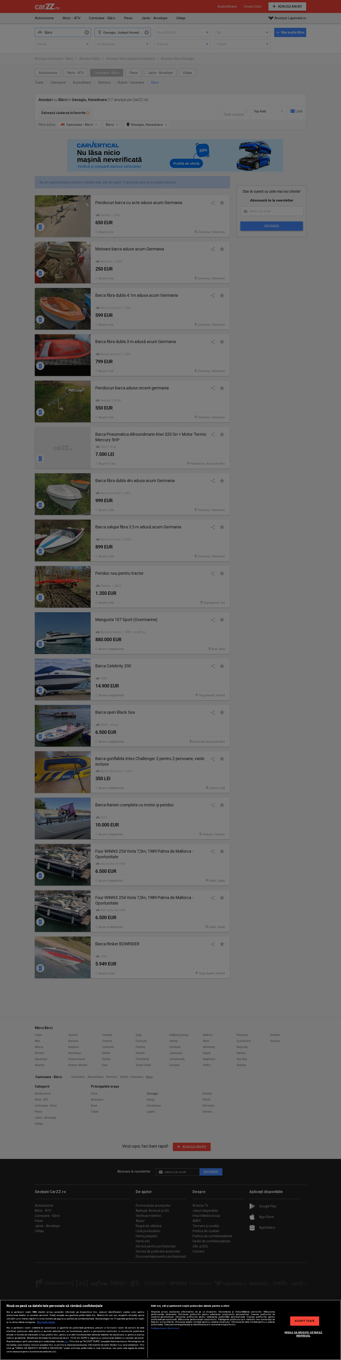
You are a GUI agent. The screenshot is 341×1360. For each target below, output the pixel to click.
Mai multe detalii (46, 1322)
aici (66, 1341)
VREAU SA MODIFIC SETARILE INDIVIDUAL (303, 1334)
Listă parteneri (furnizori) (165, 1328)
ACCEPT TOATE (305, 1320)
